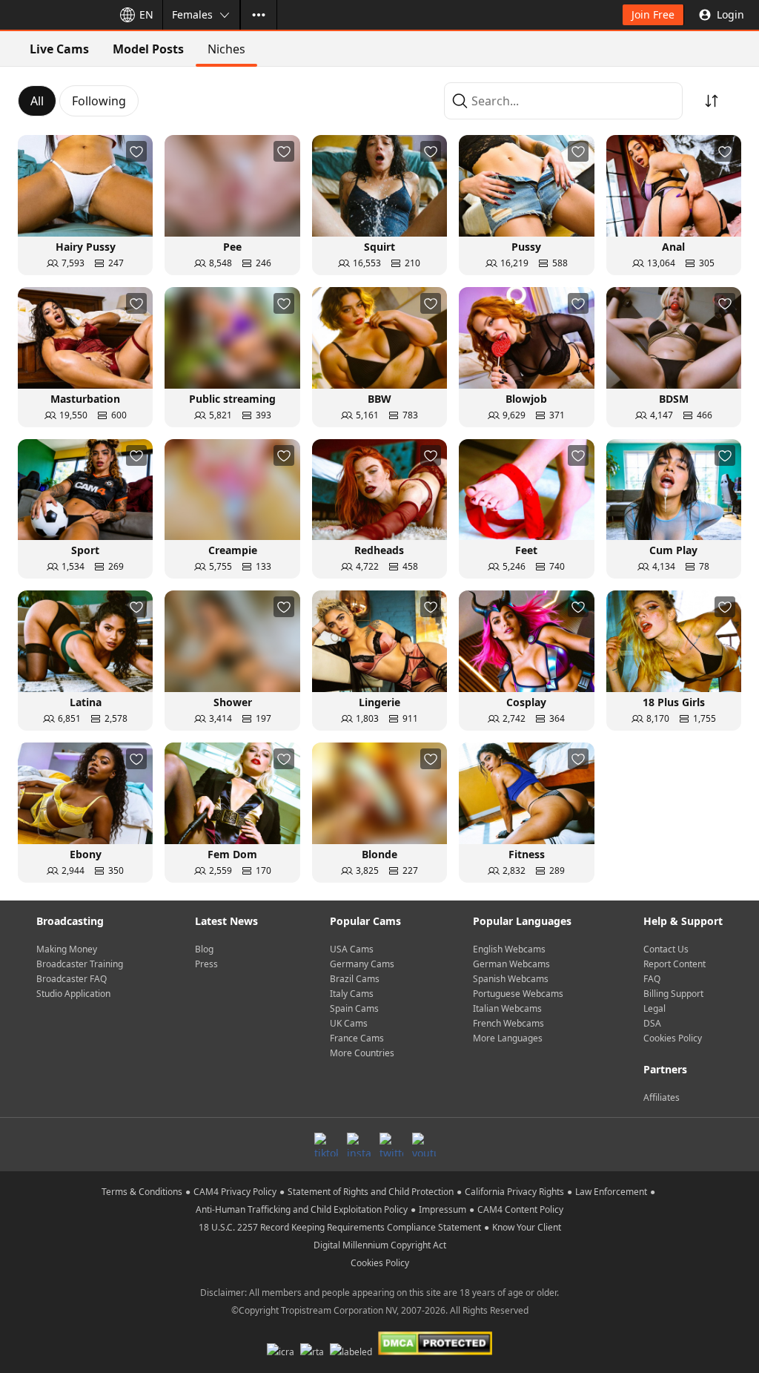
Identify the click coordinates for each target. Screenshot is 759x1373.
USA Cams (352, 949)
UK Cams (349, 1023)
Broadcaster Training (79, 964)
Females (192, 14)
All (37, 101)
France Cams (357, 1038)
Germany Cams (362, 964)
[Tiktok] (326, 1144)
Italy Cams (352, 993)
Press (206, 964)
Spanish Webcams (510, 978)
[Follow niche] (136, 151)
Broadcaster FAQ (71, 978)
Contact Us (666, 949)
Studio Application (73, 993)
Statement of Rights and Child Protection (371, 1191)
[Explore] (258, 15)
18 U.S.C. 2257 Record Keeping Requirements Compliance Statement (340, 1227)
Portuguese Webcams (518, 993)
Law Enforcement (611, 1191)
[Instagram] (359, 1144)
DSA (652, 1023)
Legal (654, 1008)
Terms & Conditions (142, 1191)
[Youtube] (424, 1144)
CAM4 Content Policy (520, 1209)
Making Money (66, 949)
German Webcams (511, 964)
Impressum (442, 1209)
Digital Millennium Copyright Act (380, 1245)
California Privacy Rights (514, 1191)
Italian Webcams (507, 1008)
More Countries (362, 1053)
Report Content (674, 964)
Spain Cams (354, 1008)
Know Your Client (526, 1227)
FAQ (651, 978)
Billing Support (673, 993)
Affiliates (661, 1097)
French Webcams (508, 1023)
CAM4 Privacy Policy (234, 1191)
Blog (204, 949)
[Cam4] (53, 15)
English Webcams (509, 949)
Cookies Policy (672, 1038)
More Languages (508, 1038)
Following (99, 101)
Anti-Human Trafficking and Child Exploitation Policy (302, 1209)
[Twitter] (391, 1144)
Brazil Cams (355, 978)
